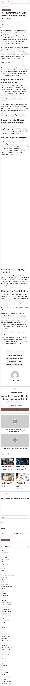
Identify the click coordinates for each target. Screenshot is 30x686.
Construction (5, 577)
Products (4, 643)
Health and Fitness (6, 604)
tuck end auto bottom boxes (15, 364)
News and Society (6, 634)
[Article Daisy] (7, 1)
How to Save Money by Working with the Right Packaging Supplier (6, 484)
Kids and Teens (5, 620)
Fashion (4, 588)
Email (3, 522)
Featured (8, 9)
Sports (3, 663)
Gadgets (4, 597)
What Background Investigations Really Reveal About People (21, 468)
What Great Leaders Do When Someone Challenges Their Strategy (7, 468)
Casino (3, 568)
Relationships (5, 652)
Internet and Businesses (7, 616)
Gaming (4, 600)
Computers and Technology (8, 575)
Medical (4, 627)
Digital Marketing (6, 584)
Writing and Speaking (7, 683)
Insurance (4, 613)
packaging (3, 152)
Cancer (3, 566)
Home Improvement (6, 611)
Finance (4, 593)
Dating (3, 582)
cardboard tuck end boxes (15, 352)
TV (2, 670)
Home (3, 6)
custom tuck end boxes (15, 355)
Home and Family (6, 606)
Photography (5, 638)
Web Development (6, 676)
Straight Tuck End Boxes (15, 361)
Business (8, 6)
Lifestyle (4, 625)
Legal (3, 622)
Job (3, 618)
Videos (3, 674)
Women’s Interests (6, 681)
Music (3, 631)
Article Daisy (6, 22)
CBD (3, 570)
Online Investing (6, 636)
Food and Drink (5, 595)
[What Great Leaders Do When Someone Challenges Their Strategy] (7, 461)
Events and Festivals (7, 586)
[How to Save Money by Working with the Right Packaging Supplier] (7, 477)
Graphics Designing (6, 602)
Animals (4, 550)
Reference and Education (8, 649)
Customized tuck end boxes (15, 358)
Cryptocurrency (5, 579)
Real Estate (4, 645)
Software (4, 661)
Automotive (4, 557)
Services (4, 658)
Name (3, 517)
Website (3, 528)
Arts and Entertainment (7, 555)
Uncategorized (5, 672)
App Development (6, 552)
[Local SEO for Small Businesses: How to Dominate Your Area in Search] (22, 477)
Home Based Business (7, 609)
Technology (4, 665)
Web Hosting (5, 679)
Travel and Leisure (6, 667)
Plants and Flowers (6, 640)
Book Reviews (5, 559)
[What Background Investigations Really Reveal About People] (22, 461)
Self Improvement (6, 654)
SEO (3, 656)
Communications (6, 573)
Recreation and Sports (7, 647)
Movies (3, 629)
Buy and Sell (5, 564)
